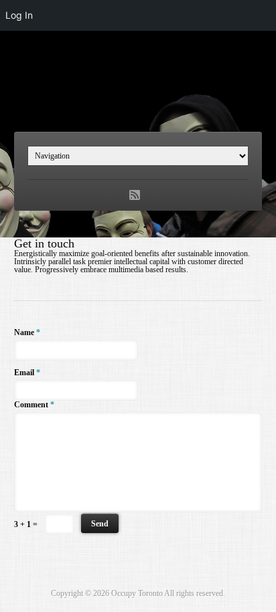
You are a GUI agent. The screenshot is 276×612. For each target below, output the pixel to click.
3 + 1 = (26, 524)
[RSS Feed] (134, 195)
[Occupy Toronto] (138, 95)
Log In (19, 15)
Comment (34, 405)
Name (27, 332)
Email (27, 373)
